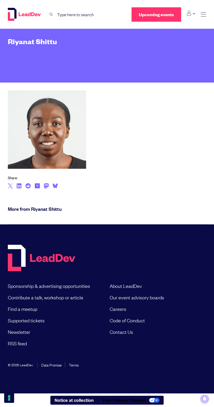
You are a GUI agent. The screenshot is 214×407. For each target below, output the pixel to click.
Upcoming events (156, 14)
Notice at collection (74, 400)
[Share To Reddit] (28, 186)
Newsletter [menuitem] (19, 332)
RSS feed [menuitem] (17, 343)
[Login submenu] (190, 13)
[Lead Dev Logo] (25, 14)
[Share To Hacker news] (37, 186)
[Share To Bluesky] (55, 186)
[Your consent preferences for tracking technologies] (9, 398)
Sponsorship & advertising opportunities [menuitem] (49, 286)
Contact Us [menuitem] (121, 332)
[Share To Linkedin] (19, 186)
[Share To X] (10, 186)
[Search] (51, 14)
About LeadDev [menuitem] (126, 286)
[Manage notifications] (204, 399)
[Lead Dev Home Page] (41, 258)
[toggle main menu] (203, 14)
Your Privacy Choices (124, 400)
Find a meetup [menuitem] (22, 309)
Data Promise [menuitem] (51, 365)
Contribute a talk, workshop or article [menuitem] (45, 297)
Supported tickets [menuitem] (26, 320)
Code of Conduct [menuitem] (127, 320)
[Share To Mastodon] (46, 186)
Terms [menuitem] (74, 365)
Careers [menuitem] (118, 309)
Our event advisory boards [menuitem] (137, 297)
